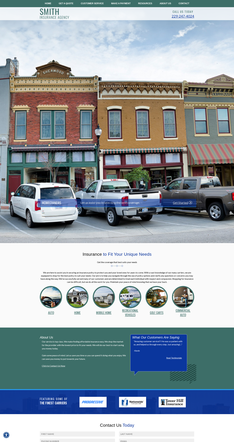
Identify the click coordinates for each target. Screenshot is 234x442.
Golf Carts (156, 311)
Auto (51, 311)
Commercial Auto (183, 310)
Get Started (180, 202)
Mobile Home (103, 311)
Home (77, 311)
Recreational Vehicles (130, 310)
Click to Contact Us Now (53, 365)
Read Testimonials (174, 358)
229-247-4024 (183, 16)
